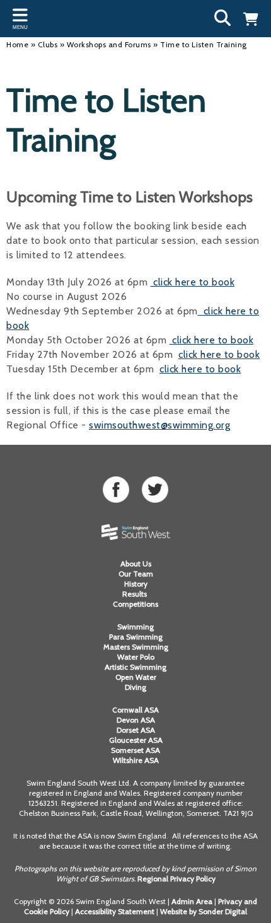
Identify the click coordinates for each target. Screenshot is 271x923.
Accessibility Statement (114, 911)
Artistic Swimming (135, 667)
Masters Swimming (135, 646)
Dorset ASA (136, 730)
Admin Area (191, 901)
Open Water (135, 677)
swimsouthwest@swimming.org (159, 425)
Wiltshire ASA (136, 760)
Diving (135, 687)
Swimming (135, 626)
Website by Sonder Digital (203, 911)
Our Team (135, 573)
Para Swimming (136, 636)
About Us (135, 563)
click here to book (193, 282)
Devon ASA (136, 720)
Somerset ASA (135, 750)
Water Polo (135, 657)
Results (135, 594)
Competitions (135, 604)
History (135, 583)
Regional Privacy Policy (176, 878)
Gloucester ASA (136, 740)
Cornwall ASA (135, 709)
